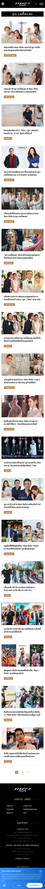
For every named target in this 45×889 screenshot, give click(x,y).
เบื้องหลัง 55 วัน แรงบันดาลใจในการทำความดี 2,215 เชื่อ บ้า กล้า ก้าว (19, 589)
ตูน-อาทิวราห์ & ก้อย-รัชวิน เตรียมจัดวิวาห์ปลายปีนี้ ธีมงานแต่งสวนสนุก (22, 506)
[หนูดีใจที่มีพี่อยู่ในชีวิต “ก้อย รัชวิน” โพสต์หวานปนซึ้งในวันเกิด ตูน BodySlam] (23, 531)
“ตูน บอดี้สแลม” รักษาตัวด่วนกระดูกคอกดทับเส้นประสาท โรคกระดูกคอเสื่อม (22, 256)
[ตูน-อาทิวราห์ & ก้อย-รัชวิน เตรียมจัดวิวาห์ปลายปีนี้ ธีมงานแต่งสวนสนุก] (23, 489)
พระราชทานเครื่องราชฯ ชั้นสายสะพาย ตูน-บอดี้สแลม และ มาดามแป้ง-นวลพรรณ (22, 173)
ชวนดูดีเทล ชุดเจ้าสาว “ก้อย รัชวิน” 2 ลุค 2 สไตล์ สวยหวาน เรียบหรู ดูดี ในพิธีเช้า (22, 381)
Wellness (9, 263)
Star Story (9, 97)
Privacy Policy (22, 858)
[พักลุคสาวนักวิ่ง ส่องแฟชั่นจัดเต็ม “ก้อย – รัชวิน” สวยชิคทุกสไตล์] (23, 655)
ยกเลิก (19, 885)
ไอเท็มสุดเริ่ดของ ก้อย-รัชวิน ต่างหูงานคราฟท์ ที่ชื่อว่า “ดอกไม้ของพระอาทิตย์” (21, 422)
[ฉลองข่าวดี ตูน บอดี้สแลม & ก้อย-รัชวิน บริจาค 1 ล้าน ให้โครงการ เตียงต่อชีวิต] (23, 74)
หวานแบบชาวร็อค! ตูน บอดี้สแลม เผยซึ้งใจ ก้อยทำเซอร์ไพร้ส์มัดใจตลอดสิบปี (22, 339)
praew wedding (30, 809)
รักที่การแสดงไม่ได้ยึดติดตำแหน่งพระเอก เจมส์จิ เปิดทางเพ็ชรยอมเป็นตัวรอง (21, 755)
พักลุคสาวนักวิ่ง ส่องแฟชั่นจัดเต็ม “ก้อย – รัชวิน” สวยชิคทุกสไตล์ (22, 672)
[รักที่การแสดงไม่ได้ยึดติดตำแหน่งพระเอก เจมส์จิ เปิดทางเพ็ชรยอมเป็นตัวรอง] (23, 738)
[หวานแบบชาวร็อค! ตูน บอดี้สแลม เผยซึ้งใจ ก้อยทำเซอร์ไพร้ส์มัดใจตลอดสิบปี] (23, 323)
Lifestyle (27, 806)
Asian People (10, 55)
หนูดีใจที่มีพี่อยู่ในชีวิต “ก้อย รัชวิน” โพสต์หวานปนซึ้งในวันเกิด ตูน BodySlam (21, 547)
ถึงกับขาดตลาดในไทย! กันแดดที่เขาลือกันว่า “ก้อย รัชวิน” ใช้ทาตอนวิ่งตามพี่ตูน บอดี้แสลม (22, 714)
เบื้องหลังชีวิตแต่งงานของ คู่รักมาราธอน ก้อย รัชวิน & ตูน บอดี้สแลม (21, 215)
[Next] (28, 772)
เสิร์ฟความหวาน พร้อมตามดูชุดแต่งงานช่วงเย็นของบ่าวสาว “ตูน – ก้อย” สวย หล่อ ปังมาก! (22, 299)
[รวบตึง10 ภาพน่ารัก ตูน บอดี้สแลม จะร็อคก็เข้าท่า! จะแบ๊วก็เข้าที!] (23, 614)
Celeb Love (9, 304)
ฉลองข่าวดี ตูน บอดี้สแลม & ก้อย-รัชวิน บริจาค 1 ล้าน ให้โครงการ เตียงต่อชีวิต (21, 90)
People (8, 138)
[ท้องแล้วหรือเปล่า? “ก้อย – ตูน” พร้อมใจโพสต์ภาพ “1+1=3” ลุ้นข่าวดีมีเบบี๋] (23, 115)
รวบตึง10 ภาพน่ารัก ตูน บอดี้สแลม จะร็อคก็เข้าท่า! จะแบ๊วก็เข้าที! (22, 630)
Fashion (8, 678)
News (7, 471)
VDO (25, 813)
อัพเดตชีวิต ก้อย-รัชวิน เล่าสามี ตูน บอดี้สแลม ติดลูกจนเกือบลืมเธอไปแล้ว (22, 49)
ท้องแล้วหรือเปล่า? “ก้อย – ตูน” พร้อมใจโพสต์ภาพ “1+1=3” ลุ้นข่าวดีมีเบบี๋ (21, 132)
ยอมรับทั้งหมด (34, 885)
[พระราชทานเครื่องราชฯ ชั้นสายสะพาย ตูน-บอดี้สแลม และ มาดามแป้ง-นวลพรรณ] (23, 157)
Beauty (8, 720)
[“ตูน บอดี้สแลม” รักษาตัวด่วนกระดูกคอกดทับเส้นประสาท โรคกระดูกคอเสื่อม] (23, 240)
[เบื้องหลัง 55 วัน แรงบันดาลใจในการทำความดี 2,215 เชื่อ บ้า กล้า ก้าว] (23, 572)
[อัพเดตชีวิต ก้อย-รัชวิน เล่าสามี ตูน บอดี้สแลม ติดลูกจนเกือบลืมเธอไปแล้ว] (23, 32)
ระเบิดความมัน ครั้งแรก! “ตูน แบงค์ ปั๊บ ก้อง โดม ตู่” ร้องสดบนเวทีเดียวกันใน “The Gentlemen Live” (22, 465)
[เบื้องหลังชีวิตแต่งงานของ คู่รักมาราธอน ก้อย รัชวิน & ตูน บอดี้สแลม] (23, 198)
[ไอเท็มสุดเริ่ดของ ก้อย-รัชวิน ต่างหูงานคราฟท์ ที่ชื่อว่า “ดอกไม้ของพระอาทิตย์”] (23, 406)
